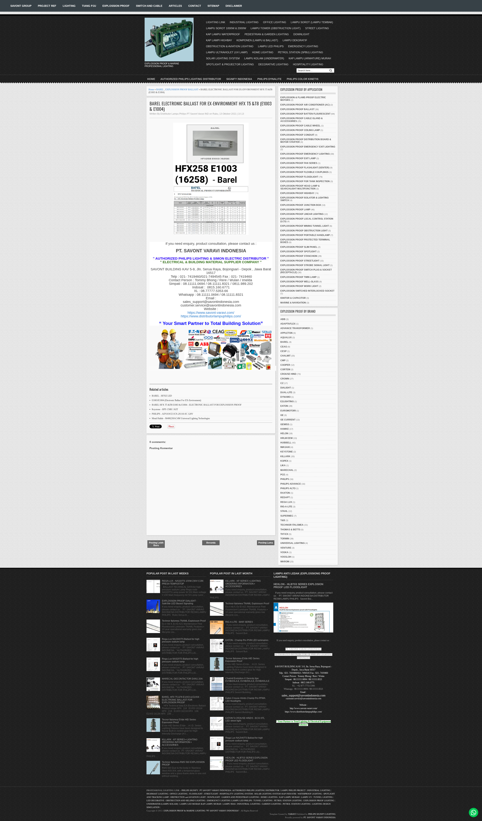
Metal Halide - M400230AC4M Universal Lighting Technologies (181, 418)
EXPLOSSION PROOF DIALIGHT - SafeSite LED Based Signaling (179, 602)
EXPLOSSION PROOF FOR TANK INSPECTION (305, 181)
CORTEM (285, 369)
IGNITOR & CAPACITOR (293, 298)
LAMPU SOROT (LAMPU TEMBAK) (312, 22)
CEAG (283, 346)
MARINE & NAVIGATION (293, 302)
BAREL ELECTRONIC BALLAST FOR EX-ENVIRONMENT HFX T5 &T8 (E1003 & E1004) (210, 106)
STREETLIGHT (211, 794)
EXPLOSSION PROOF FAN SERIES (298, 163)
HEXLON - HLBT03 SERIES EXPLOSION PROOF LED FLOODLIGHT (246, 759)
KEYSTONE (286, 451)
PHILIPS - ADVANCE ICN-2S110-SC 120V (172, 414)
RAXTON (285, 493)
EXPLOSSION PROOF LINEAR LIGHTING (301, 214)
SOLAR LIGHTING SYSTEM (223, 58)
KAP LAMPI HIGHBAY (219, 40)
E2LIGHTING (287, 401)
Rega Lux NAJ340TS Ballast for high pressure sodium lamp (180, 640)
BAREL (160, 89)
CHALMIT (285, 355)
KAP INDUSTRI (289, 794)
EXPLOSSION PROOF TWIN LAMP (298, 277)
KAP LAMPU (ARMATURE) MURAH (310, 58)
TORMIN (284, 538)
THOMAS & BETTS (290, 529)
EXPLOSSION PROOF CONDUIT (297, 135)
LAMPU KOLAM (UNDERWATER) (264, 58)
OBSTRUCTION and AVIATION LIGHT (188, 797)
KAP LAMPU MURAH (289, 797)
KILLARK (285, 456)
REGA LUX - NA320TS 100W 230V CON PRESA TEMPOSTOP (182, 582)
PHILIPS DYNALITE (269, 79)
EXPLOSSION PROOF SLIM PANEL (298, 247)
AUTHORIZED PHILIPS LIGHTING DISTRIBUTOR (190, 79)
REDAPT (285, 497)
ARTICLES (175, 5)
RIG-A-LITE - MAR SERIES (239, 622)
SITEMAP (213, 5)
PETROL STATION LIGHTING (288, 800)
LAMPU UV (306, 797)
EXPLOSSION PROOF (116, 5)
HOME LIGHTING (262, 52)
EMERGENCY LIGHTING (303, 46)
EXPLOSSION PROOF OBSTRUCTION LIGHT (304, 230)
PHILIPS (284, 479)
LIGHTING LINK (215, 22)
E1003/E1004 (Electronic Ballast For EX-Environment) (176, 400)
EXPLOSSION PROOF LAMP (295, 209)
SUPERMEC (286, 516)
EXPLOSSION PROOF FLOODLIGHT (299, 177)
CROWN (284, 378)
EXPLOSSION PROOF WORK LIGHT (299, 286)
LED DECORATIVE (155, 800)
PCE (282, 474)
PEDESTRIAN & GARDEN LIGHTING (267, 34)
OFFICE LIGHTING (274, 22)
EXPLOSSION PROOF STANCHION (298, 256)
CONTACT (194, 5)
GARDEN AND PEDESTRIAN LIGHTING (240, 797)
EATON (284, 406)
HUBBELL (285, 442)
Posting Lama (265, 542)
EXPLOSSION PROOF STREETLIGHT (299, 260)
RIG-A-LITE (286, 506)
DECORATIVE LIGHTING (273, 64)
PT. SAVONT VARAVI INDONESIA (320, 817)
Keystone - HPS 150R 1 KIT (165, 409)
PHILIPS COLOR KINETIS (302, 79)
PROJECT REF (47, 5)
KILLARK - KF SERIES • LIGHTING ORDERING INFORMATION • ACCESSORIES (179, 742)
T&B (282, 520)
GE (282, 415)
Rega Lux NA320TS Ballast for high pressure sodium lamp (180, 660)
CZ (281, 383)
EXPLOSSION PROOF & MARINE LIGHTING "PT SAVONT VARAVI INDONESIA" (201, 811)
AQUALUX (286, 337)
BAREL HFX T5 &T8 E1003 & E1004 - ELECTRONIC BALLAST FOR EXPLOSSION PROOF (197, 405)
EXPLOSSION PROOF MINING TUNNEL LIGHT (304, 226)
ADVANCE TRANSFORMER (295, 328)
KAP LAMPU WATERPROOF (223, 34)
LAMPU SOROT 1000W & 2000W (226, 28)
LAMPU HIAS (229, 804)
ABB (282, 319)
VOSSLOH (285, 557)
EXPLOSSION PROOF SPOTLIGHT (298, 251)
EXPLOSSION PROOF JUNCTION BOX (300, 205)
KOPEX (284, 461)
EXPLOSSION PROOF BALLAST (181, 89)
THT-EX (284, 534)
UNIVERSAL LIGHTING (292, 543)
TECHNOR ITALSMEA (292, 525)
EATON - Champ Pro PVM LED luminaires (246, 640)
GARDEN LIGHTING (271, 804)
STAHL (284, 511)
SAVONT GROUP (20, 5)
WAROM (284, 561)
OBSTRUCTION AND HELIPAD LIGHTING (185, 800)
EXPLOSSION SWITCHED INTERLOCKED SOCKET (307, 291)
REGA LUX (286, 502)
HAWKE (284, 429)
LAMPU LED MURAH (190, 804)
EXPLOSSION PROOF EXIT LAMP (298, 158)
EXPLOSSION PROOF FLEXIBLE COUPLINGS (304, 172)
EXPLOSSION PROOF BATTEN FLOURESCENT (305, 114)
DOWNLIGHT (301, 34)
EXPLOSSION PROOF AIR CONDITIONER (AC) (305, 104)
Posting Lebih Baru (156, 544)
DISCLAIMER (234, 5)
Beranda (211, 542)
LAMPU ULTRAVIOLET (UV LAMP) (227, 52)
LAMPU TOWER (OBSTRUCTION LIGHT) (276, 28)
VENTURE (285, 548)
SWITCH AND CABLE (149, 5)
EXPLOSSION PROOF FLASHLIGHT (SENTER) (304, 167)
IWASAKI (285, 447)
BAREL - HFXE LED (162, 396)
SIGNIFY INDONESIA (239, 79)
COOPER (285, 365)
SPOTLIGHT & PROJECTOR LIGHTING (230, 64)
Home (151, 79)
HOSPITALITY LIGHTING (308, 64)
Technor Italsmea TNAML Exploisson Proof (184, 621)
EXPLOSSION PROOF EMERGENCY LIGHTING (305, 154)
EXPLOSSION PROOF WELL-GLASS (299, 281)
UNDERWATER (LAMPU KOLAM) (162, 804)
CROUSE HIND (288, 374)
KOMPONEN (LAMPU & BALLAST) (257, 40)
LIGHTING (69, 5)
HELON (284, 433)
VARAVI (292, 814)
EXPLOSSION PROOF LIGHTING (319, 800)
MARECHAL (287, 470)
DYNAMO (285, 397)
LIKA (283, 465)
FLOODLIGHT (196, 794)
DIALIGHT (285, 387)
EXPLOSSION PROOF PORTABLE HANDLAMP (305, 235)
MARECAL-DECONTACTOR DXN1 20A (182, 678)
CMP (282, 360)
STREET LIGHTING (317, 28)
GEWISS (284, 424)
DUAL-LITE (286, 392)
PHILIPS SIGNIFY (190, 790)
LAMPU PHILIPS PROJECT (293, 790)
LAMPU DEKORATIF (295, 40)
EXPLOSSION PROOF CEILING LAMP (300, 130)
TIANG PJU (89, 5)
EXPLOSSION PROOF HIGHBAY (297, 193)
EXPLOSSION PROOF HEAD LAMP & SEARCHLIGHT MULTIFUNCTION (300, 187)
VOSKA (284, 552)
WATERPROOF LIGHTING (310, 794)
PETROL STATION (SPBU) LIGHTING (300, 52)
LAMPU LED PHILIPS (271, 46)
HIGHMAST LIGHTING (157, 794)
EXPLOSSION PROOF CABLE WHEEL (300, 125)
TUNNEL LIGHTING (323, 797)
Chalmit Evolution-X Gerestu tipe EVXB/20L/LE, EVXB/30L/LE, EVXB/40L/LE (247, 679)
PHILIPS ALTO (287, 488)
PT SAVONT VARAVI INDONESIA (216, 790)
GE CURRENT (287, 419)
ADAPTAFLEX (287, 323)
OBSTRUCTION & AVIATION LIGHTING (229, 46)
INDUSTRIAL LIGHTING (244, 22)
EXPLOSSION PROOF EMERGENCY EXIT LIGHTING (307, 146)
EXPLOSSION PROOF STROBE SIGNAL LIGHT (304, 265)
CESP (283, 351)
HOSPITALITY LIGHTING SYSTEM (236, 794)
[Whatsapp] (473, 812)
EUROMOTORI (288, 410)
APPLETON (286, 333)
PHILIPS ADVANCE (290, 484)
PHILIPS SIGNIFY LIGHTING (322, 814)
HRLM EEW (286, 438)
